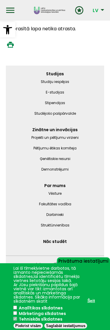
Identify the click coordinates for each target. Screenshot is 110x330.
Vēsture (55, 193)
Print (10, 44)
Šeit (91, 300)
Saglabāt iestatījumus (65, 326)
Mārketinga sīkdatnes (42, 313)
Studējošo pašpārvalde (55, 113)
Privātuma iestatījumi (83, 260)
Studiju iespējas (55, 81)
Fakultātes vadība (55, 203)
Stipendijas (55, 102)
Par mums (55, 186)
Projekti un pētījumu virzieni (55, 137)
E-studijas (55, 92)
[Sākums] (49, 10)
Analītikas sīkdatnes (41, 308)
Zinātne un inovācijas (55, 130)
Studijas (55, 74)
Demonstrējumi (55, 169)
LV (95, 10)
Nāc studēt (55, 241)
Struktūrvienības (55, 225)
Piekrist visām (28, 326)
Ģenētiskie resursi (55, 158)
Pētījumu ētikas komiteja (55, 148)
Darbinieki (55, 214)
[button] (7, 29)
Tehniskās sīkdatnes (40, 319)
